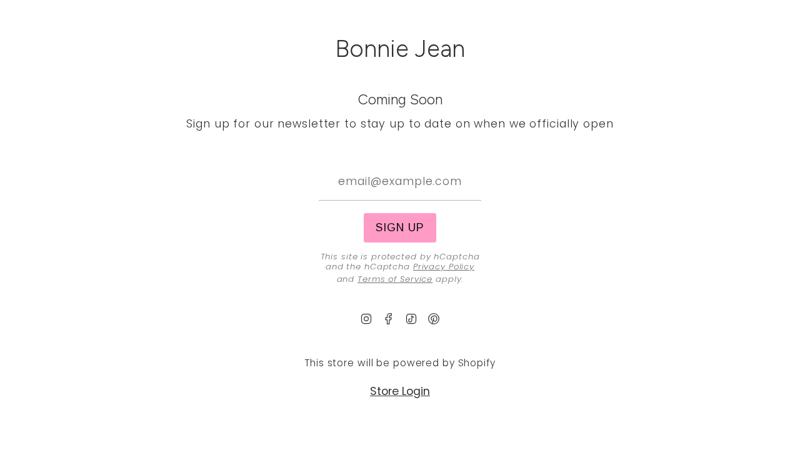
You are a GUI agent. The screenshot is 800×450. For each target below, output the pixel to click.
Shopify (477, 362)
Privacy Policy (443, 266)
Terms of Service (395, 279)
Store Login (400, 391)
